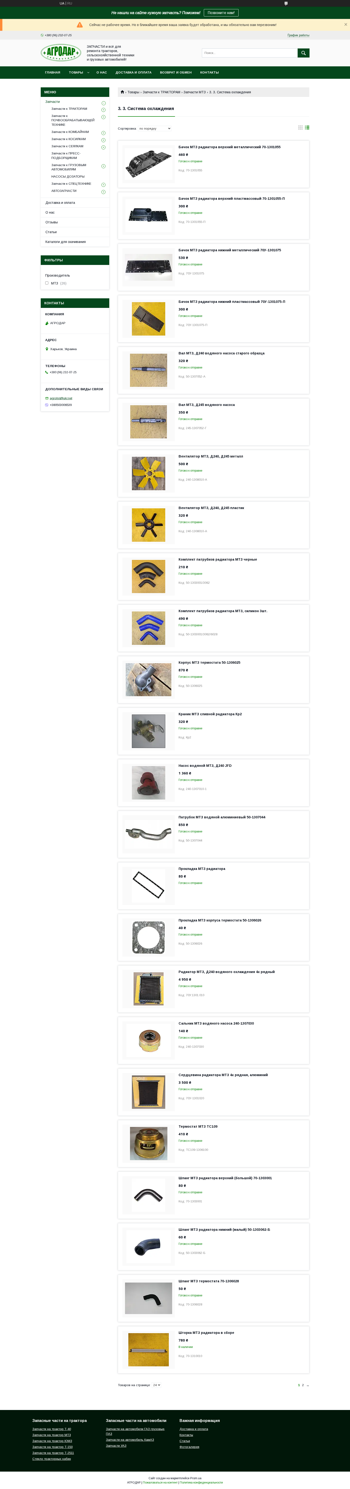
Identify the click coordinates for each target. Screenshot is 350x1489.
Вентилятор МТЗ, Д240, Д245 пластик (211, 508)
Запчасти (52, 102)
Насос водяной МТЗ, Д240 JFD (205, 766)
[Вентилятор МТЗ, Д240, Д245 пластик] (148, 525)
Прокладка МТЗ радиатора (202, 869)
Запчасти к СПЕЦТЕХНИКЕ (71, 183)
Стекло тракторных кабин (51, 1459)
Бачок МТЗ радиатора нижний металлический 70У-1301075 (230, 250)
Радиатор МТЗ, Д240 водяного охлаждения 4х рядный (227, 972)
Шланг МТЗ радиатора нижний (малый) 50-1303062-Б (224, 1229)
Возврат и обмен (176, 72)
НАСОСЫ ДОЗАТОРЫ (68, 176)
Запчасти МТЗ (195, 92)
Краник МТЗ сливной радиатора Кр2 (210, 714)
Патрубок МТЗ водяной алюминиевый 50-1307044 (222, 817)
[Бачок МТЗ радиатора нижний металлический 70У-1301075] (148, 267)
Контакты (209, 72)
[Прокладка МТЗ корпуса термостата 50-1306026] (148, 937)
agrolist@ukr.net (61, 398)
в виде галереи (300, 128)
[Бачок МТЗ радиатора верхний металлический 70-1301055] (148, 164)
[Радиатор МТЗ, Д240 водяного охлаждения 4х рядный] (148, 989)
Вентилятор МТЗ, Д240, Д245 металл (211, 456)
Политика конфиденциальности (201, 1482)
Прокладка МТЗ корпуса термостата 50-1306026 (220, 920)
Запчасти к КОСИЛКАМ (68, 139)
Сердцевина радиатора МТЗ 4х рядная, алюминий (223, 1075)
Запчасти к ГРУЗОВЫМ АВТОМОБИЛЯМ (68, 167)
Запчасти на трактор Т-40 (51, 1429)
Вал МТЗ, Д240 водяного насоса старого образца (222, 353)
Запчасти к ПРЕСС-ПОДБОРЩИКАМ (66, 155)
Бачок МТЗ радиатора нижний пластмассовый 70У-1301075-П (232, 302)
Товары (76, 72)
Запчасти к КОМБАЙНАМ (70, 132)
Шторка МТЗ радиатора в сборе (206, 1333)
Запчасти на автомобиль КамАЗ (130, 1440)
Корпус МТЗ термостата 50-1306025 (209, 662)
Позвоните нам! (221, 13)
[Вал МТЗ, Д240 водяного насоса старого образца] (148, 370)
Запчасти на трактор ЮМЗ (52, 1441)
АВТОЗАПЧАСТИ (63, 191)
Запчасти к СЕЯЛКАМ (67, 146)
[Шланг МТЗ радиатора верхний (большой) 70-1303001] (148, 1195)
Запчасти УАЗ (116, 1445)
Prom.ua (195, 1478)
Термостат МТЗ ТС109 (198, 1126)
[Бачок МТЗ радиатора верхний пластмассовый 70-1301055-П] (148, 216)
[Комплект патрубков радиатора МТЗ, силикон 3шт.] (148, 628)
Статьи (51, 232)
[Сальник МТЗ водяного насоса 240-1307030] (148, 1040)
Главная (52, 72)
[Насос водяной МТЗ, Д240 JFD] (148, 783)
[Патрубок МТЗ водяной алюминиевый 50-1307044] (148, 834)
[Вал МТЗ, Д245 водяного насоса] (148, 422)
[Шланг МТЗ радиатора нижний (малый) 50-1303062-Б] (148, 1247)
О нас (101, 72)
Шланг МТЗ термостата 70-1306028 (209, 1281)
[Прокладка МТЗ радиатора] (148, 886)
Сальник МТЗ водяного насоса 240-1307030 (216, 1023)
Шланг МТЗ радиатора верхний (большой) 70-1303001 (225, 1178)
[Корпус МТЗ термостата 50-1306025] (148, 680)
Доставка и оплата (133, 72)
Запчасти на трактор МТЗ (51, 1435)
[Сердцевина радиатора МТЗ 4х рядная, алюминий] (148, 1092)
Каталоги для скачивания (65, 242)
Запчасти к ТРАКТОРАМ (161, 92)
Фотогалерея (189, 1447)
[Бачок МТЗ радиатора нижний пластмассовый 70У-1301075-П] (148, 319)
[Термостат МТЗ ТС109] (148, 1144)
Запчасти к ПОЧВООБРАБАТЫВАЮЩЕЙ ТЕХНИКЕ (73, 120)
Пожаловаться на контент (160, 1482)
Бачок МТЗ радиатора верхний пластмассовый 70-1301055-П (232, 198)
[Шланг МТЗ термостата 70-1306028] (148, 1298)
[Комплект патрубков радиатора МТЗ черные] (148, 577)
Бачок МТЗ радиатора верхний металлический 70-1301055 (229, 147)
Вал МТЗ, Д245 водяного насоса (207, 405)
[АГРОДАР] (61, 60)
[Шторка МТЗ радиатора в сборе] (148, 1350)
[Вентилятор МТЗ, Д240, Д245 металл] (148, 473)
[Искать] (304, 53)
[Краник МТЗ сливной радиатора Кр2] (148, 731)
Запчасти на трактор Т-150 (52, 1447)
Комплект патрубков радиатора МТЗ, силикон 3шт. (223, 611)
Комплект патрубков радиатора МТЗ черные (218, 559)
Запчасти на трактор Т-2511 (53, 1453)
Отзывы (51, 222)
